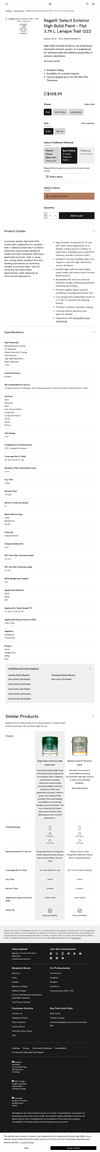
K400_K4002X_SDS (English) (19, 698)
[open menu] (7, 4)
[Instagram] (57, 954)
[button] (87, 4)
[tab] (23, 28)
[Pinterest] (74, 954)
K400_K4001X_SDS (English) (19, 679)
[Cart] (93, 4)
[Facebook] (51, 954)
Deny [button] (27, 1148)
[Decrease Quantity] (45, 215)
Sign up (15, 953)
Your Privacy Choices (21, 1002)
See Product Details (52, 61)
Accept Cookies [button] (73, 1148)
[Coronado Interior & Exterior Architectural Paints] (24, 1101)
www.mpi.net (76, 938)
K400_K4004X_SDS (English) (19, 694)
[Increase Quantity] (55, 215)
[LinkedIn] (57, 958)
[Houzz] (51, 958)
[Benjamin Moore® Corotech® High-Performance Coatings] (24, 1066)
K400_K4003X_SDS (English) (19, 684)
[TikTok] (63, 958)
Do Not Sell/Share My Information (27, 995)
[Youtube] (69, 954)
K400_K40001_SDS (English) (19, 689)
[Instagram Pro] (63, 954)
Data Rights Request (21, 998)
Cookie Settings (27, 1142)
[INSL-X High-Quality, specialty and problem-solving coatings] (24, 1084)
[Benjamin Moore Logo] (50, 4)
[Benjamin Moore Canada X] (80, 954)
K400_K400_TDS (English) (61, 679)
